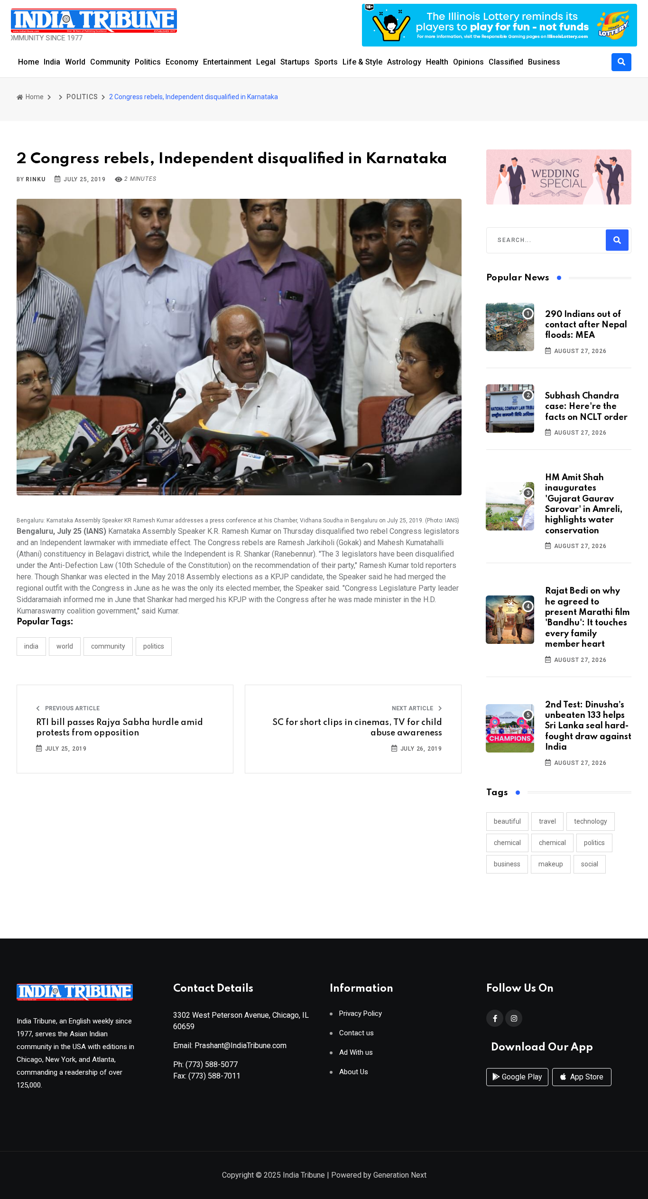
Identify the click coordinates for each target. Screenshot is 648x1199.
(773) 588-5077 (211, 1064)
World (75, 61)
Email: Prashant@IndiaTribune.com (230, 1045)
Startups (295, 61)
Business (544, 61)
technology (590, 821)
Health (437, 61)
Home (28, 61)
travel (547, 821)
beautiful (507, 821)
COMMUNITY (108, 646)
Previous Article (72, 708)
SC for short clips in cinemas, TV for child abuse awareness (357, 727)
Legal (266, 61)
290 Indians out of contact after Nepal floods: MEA (586, 325)
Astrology (404, 61)
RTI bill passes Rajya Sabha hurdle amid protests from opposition (119, 727)
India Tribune (304, 1175)
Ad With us (356, 1052)
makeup (550, 864)
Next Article (413, 708)
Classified (506, 61)
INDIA (31, 646)
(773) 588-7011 (214, 1075)
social (589, 864)
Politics (148, 61)
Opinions (468, 61)
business (507, 864)
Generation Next (399, 1175)
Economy (182, 61)
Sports (326, 61)
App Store (585, 1076)
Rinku (35, 179)
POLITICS (82, 97)
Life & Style (362, 61)
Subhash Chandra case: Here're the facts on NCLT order (586, 407)
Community (110, 61)
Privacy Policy (360, 1013)
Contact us (356, 1033)
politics (594, 842)
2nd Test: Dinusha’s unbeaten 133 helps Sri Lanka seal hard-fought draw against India (588, 726)
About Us (353, 1072)
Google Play (521, 1076)
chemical (507, 842)
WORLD (64, 646)
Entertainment (227, 61)
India (52, 61)
